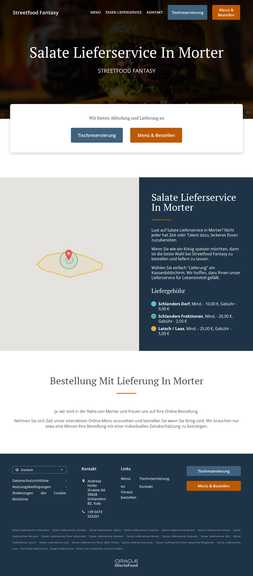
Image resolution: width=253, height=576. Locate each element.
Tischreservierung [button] (187, 12)
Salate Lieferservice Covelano (141, 530)
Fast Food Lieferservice (34, 548)
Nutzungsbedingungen (31, 486)
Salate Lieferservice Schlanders (30, 530)
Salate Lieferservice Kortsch (178, 530)
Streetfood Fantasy (36, 12)
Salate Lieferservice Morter (143, 536)
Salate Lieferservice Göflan (105, 530)
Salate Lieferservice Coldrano (179, 536)
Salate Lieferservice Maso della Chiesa (95, 542)
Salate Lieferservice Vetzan (214, 530)
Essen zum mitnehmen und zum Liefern (99, 548)
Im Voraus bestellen (128, 492)
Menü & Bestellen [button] (226, 12)
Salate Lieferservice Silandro (69, 530)
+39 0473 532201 (94, 514)
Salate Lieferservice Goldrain (106, 536)
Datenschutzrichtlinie (30, 480)
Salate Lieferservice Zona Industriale (64, 536)
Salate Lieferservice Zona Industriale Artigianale (185, 542)
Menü (95, 12)
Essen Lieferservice (124, 12)
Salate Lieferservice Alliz (215, 536)
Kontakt (155, 12)
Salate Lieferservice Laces (137, 542)
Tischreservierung (154, 478)
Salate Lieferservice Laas (54, 542)
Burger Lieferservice (62, 548)
